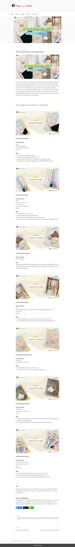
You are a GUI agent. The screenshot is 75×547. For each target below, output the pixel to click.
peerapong (24, 50)
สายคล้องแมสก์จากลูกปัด (53, 517)
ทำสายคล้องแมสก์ (29, 517)
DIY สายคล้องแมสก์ (21, 517)
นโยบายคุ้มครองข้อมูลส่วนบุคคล (16, 541)
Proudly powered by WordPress (28, 541)
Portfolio (22, 14)
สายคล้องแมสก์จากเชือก (32, 518)
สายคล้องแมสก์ (35, 517)
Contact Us (35, 14)
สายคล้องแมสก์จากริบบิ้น (43, 517)
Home (12, 14)
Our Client (28, 14)
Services (17, 14)
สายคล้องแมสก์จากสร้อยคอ (22, 518)
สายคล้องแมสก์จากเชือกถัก (43, 518)
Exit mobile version (37, 545)
